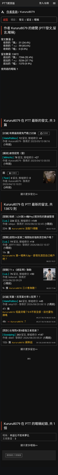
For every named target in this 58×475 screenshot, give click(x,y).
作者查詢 (12, 11)
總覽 (5, 19)
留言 (29, 19)
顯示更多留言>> (29, 349)
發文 (21, 19)
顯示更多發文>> (29, 194)
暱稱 (36, 19)
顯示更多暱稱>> (29, 445)
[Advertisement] (29, 389)
